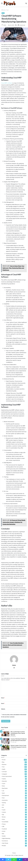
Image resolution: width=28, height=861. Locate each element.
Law (3, 790)
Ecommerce (5, 840)
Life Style (4, 771)
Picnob (3, 759)
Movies (4, 817)
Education (4, 781)
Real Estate (5, 788)
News (3, 786)
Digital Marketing (6, 838)
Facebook (4, 828)
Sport (3, 793)
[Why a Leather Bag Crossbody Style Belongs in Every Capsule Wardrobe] (5, 734)
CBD (3, 826)
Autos (3, 819)
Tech (7, 10)
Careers (4, 812)
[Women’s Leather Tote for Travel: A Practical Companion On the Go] (5, 747)
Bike (3, 833)
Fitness (4, 824)
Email (3, 703)
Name (3, 697)
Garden (4, 836)
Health (3, 769)
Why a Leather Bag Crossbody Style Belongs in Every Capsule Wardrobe (18, 733)
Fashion (4, 778)
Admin (5, 25)
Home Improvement (7, 776)
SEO (3, 805)
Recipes (4, 845)
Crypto (3, 809)
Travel (3, 783)
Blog (3, 762)
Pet (3, 807)
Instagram (4, 774)
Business (4, 764)
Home (4, 10)
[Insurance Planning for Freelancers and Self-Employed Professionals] (5, 741)
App (3, 814)
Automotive (5, 800)
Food (3, 797)
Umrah (3, 831)
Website (3, 709)
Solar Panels (5, 843)
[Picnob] (9, 3)
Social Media (5, 821)
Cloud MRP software (6, 83)
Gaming (4, 802)
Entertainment (5, 795)
